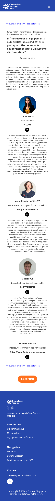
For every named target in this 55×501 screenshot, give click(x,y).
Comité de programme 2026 (20, 460)
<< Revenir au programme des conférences (23, 24)
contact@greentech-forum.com (21, 475)
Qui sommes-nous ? (16, 428)
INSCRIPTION (27, 379)
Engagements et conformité (20, 437)
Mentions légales (15, 433)
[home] (13, 6)
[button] (49, 7)
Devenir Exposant (15, 455)
